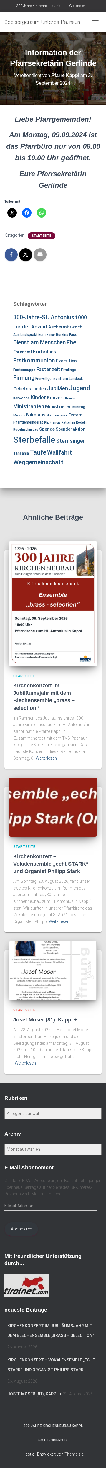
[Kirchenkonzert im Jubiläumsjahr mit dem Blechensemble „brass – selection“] (53, 603)
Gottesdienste (79, 6)
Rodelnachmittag (25, 429)
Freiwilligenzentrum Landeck (59, 379)
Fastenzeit (48, 369)
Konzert (55, 397)
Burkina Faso (66, 335)
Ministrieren (58, 406)
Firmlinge (68, 370)
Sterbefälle (34, 440)
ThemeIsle (74, 1454)
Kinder (38, 397)
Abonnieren (21, 1229)
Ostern (76, 415)
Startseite (41, 235)
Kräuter (70, 398)
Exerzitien (66, 361)
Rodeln (81, 422)
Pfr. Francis (52, 422)
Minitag (78, 407)
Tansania (21, 453)
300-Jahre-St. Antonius (43, 317)
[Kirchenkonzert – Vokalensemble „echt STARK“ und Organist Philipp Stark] (53, 807)
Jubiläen (57, 388)
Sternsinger (70, 441)
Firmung (23, 378)
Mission (19, 415)
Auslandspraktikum (29, 335)
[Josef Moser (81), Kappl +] (53, 970)
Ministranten (28, 406)
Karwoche (21, 398)
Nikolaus (36, 415)
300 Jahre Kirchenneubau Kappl (40, 6)
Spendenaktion (70, 429)
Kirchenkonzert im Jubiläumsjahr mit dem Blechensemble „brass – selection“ (50, 1330)
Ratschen (68, 422)
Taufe (38, 452)
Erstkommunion (34, 360)
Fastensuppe (24, 370)
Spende (47, 429)
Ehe (71, 342)
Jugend (79, 388)
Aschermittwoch (65, 327)
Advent (39, 327)
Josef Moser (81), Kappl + (45, 1020)
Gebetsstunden (29, 388)
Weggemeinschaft (38, 462)
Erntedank (44, 351)
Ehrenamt (22, 351)
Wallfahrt (59, 452)
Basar (51, 335)
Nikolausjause (57, 415)
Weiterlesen (46, 758)
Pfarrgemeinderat (28, 422)
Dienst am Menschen (39, 342)
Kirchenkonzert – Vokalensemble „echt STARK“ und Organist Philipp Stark (51, 864)
